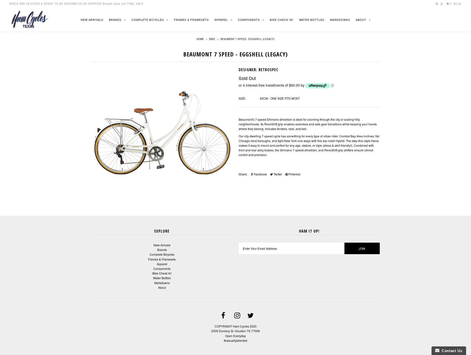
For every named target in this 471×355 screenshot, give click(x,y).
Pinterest (294, 174)
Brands (115, 20)
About (361, 20)
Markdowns (340, 20)
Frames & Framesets (191, 20)
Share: (243, 174)
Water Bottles (311, 20)
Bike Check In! (281, 20)
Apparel (221, 20)
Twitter (277, 174)
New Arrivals (92, 20)
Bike (212, 39)
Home (200, 39)
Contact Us (450, 351)
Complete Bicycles (147, 20)
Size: (242, 98)
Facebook (260, 174)
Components (249, 20)
